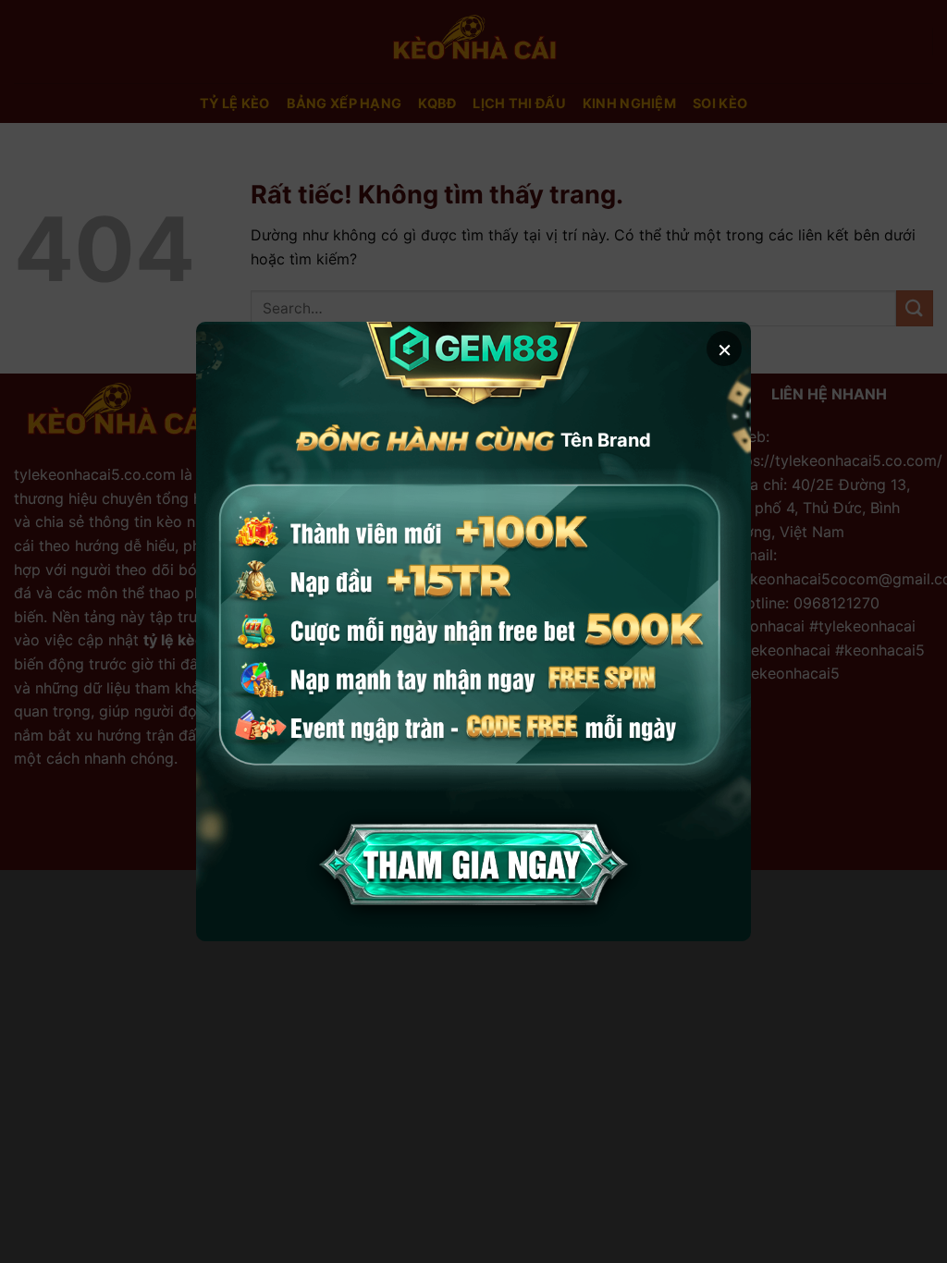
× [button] (724, 348)
